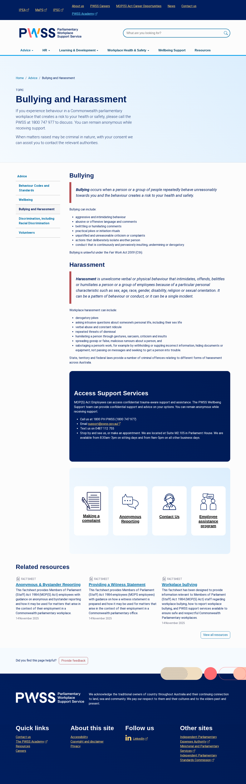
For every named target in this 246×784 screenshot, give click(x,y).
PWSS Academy (86, 14)
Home (20, 78)
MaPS (42, 10)
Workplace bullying (179, 584)
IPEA (25, 10)
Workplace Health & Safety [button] (126, 50)
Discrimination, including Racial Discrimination (36, 221)
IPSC (59, 10)
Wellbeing (26, 200)
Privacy (76, 746)
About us (78, 6)
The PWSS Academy (31, 741)
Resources (203, 50)
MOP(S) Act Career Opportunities (138, 6)
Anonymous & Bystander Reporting (48, 584)
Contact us (188, 6)
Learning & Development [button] (77, 50)
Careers (21, 751)
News (171, 6)
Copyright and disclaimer (87, 741)
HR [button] (44, 50)
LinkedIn (140, 738)
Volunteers (27, 232)
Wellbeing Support (171, 50)
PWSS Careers (100, 6)
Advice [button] (25, 50)
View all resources (215, 635)
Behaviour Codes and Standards (34, 188)
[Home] (50, 33)
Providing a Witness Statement (117, 584)
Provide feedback (73, 660)
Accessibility (79, 737)
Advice (32, 78)
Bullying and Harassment (37, 209)
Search (226, 33)
